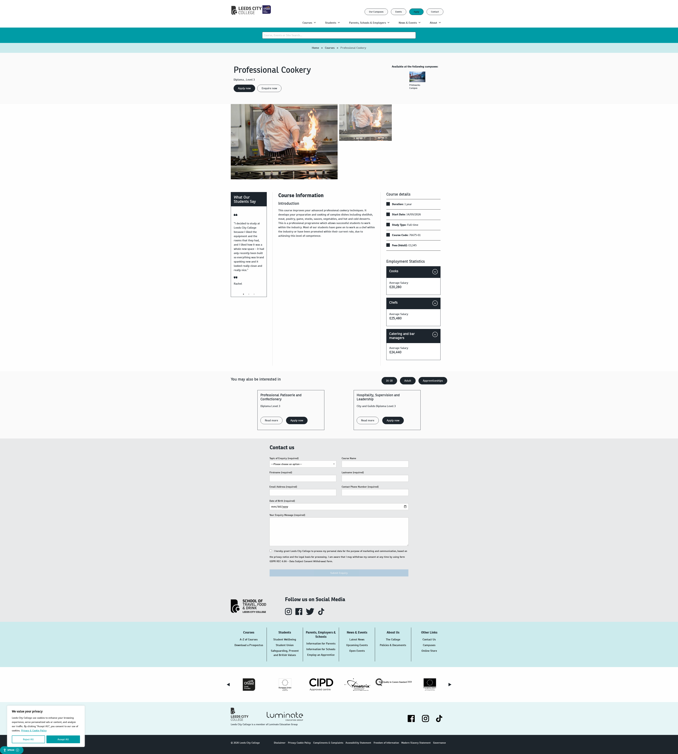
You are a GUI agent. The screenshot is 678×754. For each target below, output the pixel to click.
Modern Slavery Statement (416, 742)
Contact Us (429, 639)
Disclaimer (280, 742)
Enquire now (269, 88)
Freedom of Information (386, 742)
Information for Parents (320, 643)
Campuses (429, 645)
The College (393, 639)
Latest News (356, 639)
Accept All (63, 739)
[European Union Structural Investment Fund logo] (430, 684)
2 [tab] (249, 294)
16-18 (389, 380)
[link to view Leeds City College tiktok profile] (321, 614)
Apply (416, 11)
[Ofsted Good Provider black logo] (249, 684)
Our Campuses (376, 11)
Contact (435, 11)
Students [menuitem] (330, 23)
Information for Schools (320, 649)
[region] (46, 726)
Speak (10, 750)
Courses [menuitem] (307, 23)
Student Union (285, 645)
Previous (228, 684)
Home (315, 48)
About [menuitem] (433, 23)
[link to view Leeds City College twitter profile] (310, 614)
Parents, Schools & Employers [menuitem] (367, 23)
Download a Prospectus (248, 645)
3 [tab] (254, 294)
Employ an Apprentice (321, 655)
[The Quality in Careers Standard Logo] (394, 682)
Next (450, 684)
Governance (439, 742)
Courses (330, 48)
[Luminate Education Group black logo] (285, 716)
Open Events (357, 651)
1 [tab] (243, 294)
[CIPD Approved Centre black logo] (321, 684)
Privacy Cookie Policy (299, 742)
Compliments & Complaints (328, 742)
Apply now (244, 88)
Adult (407, 380)
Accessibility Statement (358, 742)
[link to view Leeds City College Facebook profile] (299, 614)
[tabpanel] (418, 82)
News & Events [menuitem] (408, 23)
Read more (271, 420)
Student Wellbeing (284, 639)
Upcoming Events (357, 645)
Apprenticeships (433, 380)
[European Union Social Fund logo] (285, 684)
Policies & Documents (393, 645)
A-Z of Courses (249, 639)
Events (398, 11)
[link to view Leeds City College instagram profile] (289, 614)
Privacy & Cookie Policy (34, 730)
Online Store (429, 651)
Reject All (28, 739)
